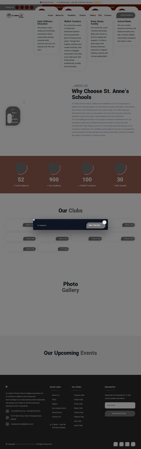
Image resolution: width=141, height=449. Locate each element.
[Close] (104, 222)
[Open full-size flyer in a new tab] (70, 220)
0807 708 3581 (94, 225)
